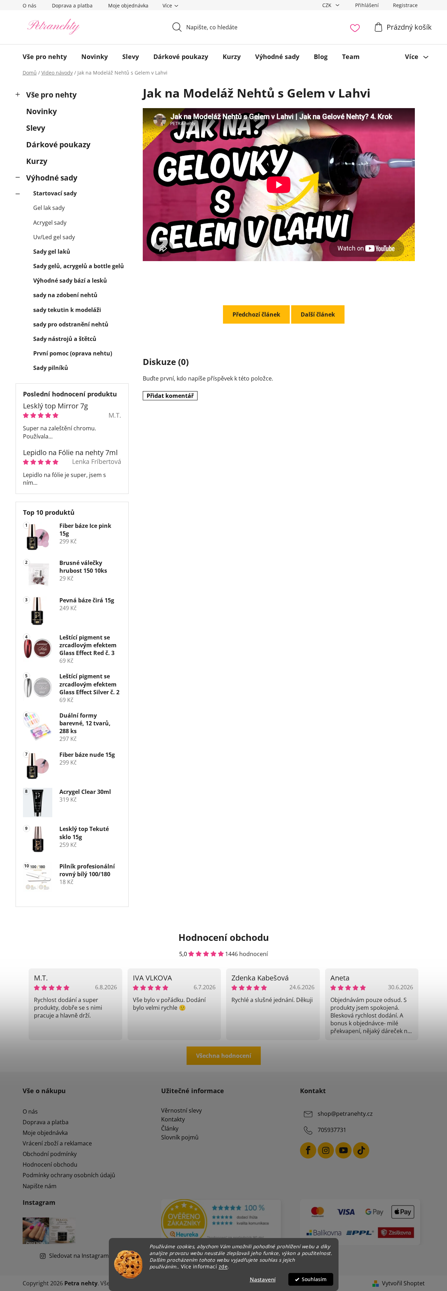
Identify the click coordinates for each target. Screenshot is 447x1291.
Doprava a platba (72, 5)
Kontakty (173, 1119)
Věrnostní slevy (181, 1111)
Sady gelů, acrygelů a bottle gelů (78, 266)
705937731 (332, 1130)
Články (169, 1129)
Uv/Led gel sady (54, 237)
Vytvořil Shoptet (403, 1283)
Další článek (318, 314)
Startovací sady (55, 193)
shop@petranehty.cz (345, 1114)
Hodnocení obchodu (50, 1164)
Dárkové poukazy (58, 144)
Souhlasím (314, 1279)
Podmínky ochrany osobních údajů (69, 1175)
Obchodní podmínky (50, 1154)
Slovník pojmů (180, 1137)
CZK (327, 5)
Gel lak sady (49, 208)
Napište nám (40, 1186)
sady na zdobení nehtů (65, 295)
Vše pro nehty (51, 95)
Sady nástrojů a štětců (64, 339)
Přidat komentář (170, 396)
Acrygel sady (49, 222)
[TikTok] (361, 1150)
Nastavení (263, 1279)
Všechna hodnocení (223, 1056)
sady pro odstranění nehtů (70, 324)
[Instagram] (326, 1150)
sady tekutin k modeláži (67, 310)
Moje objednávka (128, 5)
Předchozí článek (256, 314)
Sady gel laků (51, 251)
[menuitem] (45, 57)
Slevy (35, 128)
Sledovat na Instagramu (80, 1256)
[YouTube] (343, 1150)
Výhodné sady (51, 178)
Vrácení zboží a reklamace (57, 1143)
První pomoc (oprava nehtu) (72, 353)
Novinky (41, 111)
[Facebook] (308, 1150)
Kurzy (36, 161)
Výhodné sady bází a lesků (70, 280)
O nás (29, 5)
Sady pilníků (50, 368)
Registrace (405, 5)
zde (223, 1266)
